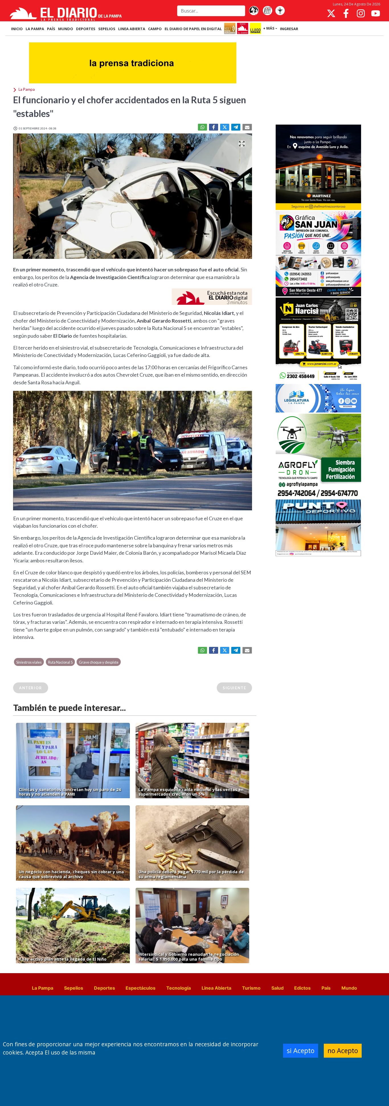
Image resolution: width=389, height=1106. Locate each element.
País (326, 988)
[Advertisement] (318, 80)
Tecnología (178, 988)
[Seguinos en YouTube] (375, 13)
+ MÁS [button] (269, 28)
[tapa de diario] (267, 11)
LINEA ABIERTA (131, 28)
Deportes (104, 988)
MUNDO (65, 28)
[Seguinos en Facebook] (346, 13)
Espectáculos (140, 988)
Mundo (349, 988)
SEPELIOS (106, 28)
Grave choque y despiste (98, 662)
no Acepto (342, 1050)
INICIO (17, 28)
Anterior (30, 688)
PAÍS (51, 28)
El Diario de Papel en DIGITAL (193, 28)
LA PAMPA (35, 28)
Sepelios (73, 988)
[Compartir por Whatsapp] (202, 127)
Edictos (302, 988)
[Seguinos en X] (331, 13)
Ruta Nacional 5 (60, 662)
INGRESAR (289, 28)
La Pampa (42, 988)
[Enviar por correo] (247, 127)
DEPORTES (85, 28)
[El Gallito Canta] (253, 11)
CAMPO (155, 28)
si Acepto (300, 1050)
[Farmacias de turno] (280, 11)
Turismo (251, 988)
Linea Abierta (216, 988)
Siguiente (234, 688)
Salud (277, 988)
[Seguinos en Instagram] (360, 13)
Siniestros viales (29, 662)
